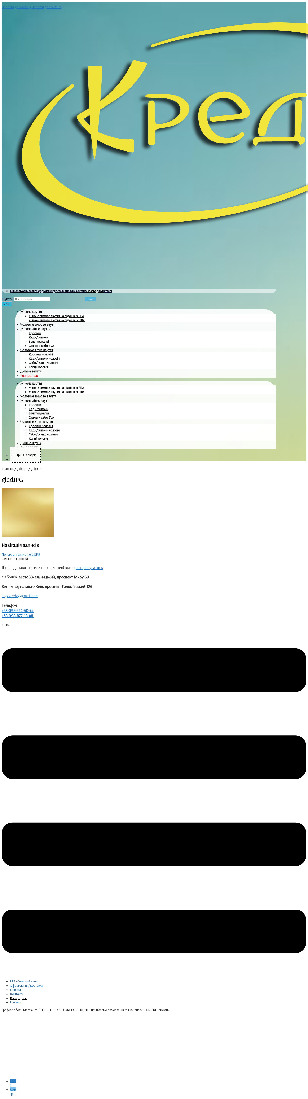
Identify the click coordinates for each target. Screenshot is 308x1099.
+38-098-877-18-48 (18, 615)
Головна (8, 469)
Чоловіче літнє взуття (36, 350)
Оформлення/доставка (51, 291)
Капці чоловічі (38, 367)
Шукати (90, 299)
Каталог (107, 291)
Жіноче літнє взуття (35, 329)
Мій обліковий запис (23, 291)
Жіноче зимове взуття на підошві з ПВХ (57, 320)
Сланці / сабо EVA (41, 345)
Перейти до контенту (47, 7)
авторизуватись (89, 567)
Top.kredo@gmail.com (20, 595)
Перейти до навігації (16, 7)
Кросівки (35, 333)
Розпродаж (94, 291)
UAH (13, 1091)
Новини (70, 291)
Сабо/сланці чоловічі (43, 362)
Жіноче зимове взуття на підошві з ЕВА (56, 316)
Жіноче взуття (31, 311)
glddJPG (22, 469)
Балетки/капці (39, 341)
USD (13, 1083)
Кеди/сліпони (38, 337)
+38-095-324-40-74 (18, 610)
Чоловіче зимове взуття (38, 324)
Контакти (81, 291)
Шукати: (7, 299)
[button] (154, 799)
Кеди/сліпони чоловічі (44, 358)
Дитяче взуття (30, 371)
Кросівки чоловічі (41, 354)
